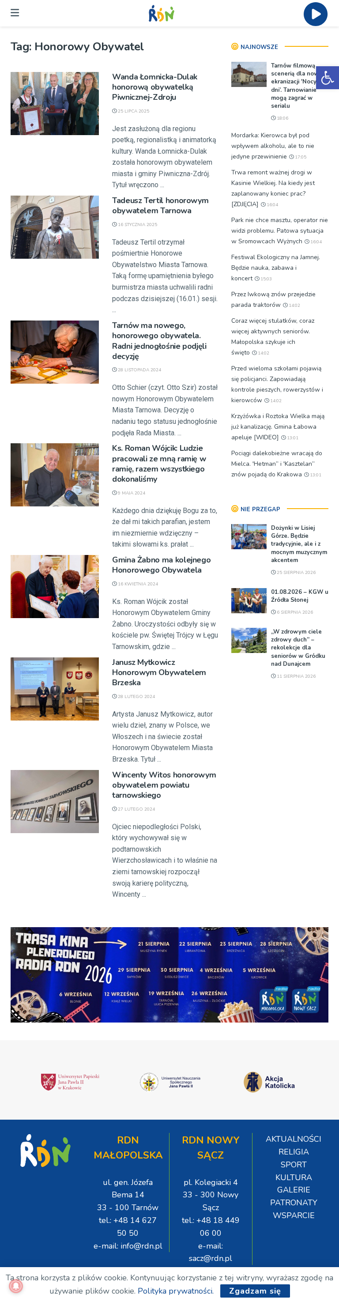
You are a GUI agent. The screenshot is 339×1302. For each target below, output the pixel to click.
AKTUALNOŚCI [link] (293, 1139)
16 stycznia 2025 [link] (137, 225)
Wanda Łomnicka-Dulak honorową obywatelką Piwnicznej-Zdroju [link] (154, 87)
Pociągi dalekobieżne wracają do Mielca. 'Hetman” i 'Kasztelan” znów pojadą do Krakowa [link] (276, 464)
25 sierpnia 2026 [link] (295, 573)
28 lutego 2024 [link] (136, 697)
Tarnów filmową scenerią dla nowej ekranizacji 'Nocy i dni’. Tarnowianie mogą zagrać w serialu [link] (297, 86)
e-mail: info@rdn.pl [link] (128, 1246)
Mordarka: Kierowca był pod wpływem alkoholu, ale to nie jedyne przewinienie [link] (272, 146)
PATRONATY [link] (293, 1202)
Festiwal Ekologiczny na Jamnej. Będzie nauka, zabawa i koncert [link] (275, 268)
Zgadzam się (255, 1291)
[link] (327, 77)
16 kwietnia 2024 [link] (137, 584)
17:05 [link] (300, 157)
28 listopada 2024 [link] (139, 370)
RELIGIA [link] (294, 1152)
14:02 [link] (293, 305)
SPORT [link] (294, 1164)
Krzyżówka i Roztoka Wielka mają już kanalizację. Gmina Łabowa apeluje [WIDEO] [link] (277, 427)
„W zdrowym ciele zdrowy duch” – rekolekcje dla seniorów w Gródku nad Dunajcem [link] (298, 648)
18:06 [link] (281, 118)
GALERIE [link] (293, 1190)
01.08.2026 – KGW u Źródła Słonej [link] (299, 596)
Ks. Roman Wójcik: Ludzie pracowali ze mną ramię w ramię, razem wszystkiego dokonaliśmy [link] (159, 463)
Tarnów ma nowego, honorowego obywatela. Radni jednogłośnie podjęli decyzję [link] (159, 341)
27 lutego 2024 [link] (136, 809)
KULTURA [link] (293, 1177)
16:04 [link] (271, 205)
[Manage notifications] (16, 1286)
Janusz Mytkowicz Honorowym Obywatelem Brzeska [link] (159, 672)
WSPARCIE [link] (294, 1215)
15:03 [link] (265, 279)
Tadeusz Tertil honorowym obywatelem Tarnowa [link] (160, 205)
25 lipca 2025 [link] (133, 111)
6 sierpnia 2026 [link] (294, 612)
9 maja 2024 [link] (131, 493)
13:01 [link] (292, 438)
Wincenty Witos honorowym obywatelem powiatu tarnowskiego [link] (164, 785)
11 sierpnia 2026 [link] (295, 676)
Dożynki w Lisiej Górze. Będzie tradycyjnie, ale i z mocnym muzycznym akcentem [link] (299, 544)
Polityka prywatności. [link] (176, 1291)
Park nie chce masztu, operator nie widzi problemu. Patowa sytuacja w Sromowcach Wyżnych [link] (279, 230)
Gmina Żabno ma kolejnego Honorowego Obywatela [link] (161, 565)
